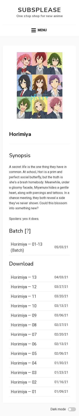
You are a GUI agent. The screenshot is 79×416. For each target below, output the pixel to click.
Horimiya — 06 (23, 344)
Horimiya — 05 (23, 353)
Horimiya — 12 (23, 286)
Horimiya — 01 (23, 391)
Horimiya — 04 (23, 363)
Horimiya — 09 (23, 315)
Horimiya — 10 (23, 305)
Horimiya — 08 (23, 324)
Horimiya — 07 (23, 334)
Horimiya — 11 (23, 296)
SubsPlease (39, 10)
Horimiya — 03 (23, 372)
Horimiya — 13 (23, 277)
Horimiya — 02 (23, 382)
